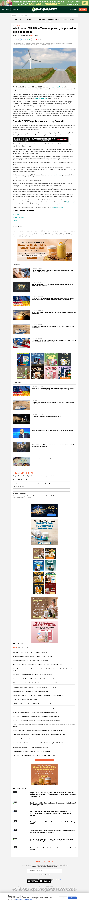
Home (15, 19)
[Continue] (60, 871)
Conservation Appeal (57, 87)
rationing (38, 44)
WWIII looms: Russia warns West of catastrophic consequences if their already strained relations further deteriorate (52, 431)
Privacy (48, 886)
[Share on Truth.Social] (33, 39)
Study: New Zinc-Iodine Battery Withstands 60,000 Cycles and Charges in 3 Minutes (36, 716)
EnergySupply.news (58, 207)
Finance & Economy (53, 19)
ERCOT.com (16, 214)
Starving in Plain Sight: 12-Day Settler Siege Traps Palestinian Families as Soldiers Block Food (38, 695)
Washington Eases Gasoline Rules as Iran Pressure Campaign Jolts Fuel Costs (34, 755)
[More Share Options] (40, 39)
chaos (17, 43)
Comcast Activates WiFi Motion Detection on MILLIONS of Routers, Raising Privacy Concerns (38, 708)
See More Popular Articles (44, 760)
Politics (22, 19)
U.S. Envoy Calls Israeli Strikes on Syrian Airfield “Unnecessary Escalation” (32, 674)
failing (57, 43)
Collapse (19, 25)
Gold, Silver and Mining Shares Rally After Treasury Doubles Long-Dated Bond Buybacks (36, 720)
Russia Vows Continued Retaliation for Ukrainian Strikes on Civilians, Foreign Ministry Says (37, 664)
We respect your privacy (44, 874)
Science (39, 21)
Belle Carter (41, 296)
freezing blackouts (41, 98)
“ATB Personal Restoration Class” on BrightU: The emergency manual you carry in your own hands (39, 704)
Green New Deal (17, 44)
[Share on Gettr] (36, 39)
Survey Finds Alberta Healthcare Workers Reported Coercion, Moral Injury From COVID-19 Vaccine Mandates (42, 743)
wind (51, 44)
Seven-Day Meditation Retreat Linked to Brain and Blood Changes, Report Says (34, 678)
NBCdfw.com (17, 221)
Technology (47, 21)
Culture (29, 19)
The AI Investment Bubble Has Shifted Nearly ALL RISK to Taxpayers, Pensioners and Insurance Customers (52, 831)
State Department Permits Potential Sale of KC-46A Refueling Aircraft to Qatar (34, 687)
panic (34, 44)
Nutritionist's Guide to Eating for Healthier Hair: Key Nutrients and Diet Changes (35, 712)
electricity (32, 43)
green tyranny (26, 44)
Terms (51, 886)
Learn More (63, 897)
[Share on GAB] (29, 39)
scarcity (44, 44)
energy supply (47, 43)
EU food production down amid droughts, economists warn (29, 738)
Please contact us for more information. (22, 497)
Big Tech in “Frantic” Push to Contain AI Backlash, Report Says (30, 652)
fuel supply (62, 43)
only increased (58, 175)
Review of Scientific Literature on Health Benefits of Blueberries (30, 747)
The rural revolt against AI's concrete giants (25, 699)
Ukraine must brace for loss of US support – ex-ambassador (49, 458)
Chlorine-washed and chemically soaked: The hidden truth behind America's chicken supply (37, 683)
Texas (48, 44)
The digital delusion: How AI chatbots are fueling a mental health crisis (32, 751)
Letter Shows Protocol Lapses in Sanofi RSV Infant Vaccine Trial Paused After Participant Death (39, 734)
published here (40, 890)
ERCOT (53, 43)
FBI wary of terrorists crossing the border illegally (46, 416)
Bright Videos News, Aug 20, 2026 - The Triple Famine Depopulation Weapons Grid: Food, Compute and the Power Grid (52, 840)
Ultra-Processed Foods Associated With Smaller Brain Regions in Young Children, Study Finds (38, 730)
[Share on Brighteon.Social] (15, 39)
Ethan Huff (25, 35)
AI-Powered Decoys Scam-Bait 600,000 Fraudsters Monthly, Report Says (32, 656)
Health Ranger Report (19, 788)
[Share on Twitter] (22, 39)
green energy (69, 43)
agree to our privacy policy (24, 899)
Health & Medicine (40, 19)
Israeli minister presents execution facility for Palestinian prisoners (31, 691)
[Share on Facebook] (18, 39)
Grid (31, 44)
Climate (22, 43)
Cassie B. (41, 268)
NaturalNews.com (18, 217)
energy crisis (39, 43)
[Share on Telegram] (25, 39)
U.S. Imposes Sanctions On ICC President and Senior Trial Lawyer (30, 660)
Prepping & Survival (68, 19)
